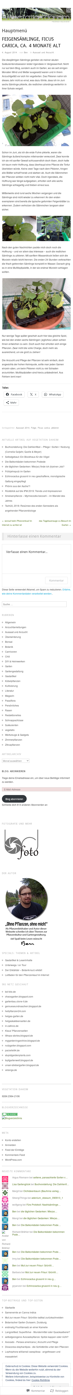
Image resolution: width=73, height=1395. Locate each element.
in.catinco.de (11, 1025)
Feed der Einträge (14, 1149)
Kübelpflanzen (12, 681)
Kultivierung (11, 685)
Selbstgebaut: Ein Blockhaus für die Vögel (27, 456)
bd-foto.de (10, 991)
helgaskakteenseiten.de (17, 1021)
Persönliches (12, 705)
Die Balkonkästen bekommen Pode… (41, 1225)
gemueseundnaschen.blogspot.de (23, 1006)
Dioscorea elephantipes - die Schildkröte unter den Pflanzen (37, 1346)
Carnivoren (11, 651)
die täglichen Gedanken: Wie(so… (39, 1211)
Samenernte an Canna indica (20, 1312)
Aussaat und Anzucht (43, 52)
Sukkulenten (11, 725)
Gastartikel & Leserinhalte (18, 960)
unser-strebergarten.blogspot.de (22, 1065)
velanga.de (11, 1070)
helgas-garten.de (14, 1016)
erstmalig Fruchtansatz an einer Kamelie (26, 1327)
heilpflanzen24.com (15, 1011)
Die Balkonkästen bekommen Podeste (25, 461)
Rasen (8, 710)
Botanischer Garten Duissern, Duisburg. (26, 1322)
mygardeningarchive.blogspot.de (22, 1040)
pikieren (55, 427)
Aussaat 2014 (22, 427)
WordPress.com (13, 1159)
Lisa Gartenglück (21, 1184)
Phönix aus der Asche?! (17, 486)
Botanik (9, 646)
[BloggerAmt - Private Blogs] (12, 1117)
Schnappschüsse (14, 720)
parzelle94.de (12, 1050)
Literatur (9, 690)
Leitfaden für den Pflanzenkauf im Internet (27, 974)
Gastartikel (10, 676)
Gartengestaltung (14, 671)
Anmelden (10, 1145)
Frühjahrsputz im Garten (18, 471)
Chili (7, 656)
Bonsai (8, 641)
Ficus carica (44, 427)
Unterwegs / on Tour (15, 965)
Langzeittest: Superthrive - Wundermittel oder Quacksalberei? (37, 1332)
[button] (36, 120)
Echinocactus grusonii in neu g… (38, 1279)
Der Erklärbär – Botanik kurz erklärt (23, 970)
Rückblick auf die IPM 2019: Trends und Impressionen (33, 491)
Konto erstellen (13, 1140)
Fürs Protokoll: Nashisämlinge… (43, 1204)
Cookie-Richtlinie (41, 1380)
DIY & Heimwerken (15, 661)
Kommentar (56, 580)
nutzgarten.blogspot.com (18, 1045)
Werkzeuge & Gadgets (17, 734)
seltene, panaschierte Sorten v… (50, 1177)
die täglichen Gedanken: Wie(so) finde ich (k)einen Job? (34, 466)
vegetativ (10, 730)
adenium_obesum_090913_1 (47, 1197)
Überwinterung (13, 636)
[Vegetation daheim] (36, 17)
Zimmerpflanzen (13, 739)
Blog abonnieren (14, 771)
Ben (26, 52)
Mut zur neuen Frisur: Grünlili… (37, 1265)
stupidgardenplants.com (18, 1055)
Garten (8, 666)
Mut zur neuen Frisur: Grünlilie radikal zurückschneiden (34, 1317)
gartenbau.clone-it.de (16, 1001)
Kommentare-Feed (15, 1154)
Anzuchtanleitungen (15, 627)
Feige (33, 427)
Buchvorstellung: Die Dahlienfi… (52, 1184)
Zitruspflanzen (12, 744)
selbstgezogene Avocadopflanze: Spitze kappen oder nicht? (37, 1336)
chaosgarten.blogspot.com (19, 996)
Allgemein (10, 622)
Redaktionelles (13, 715)
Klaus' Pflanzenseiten (16, 1030)
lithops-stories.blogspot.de (19, 1035)
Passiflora (10, 700)
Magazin (9, 695)
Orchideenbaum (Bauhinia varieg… (42, 1191)
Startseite (10, 1307)
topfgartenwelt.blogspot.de (19, 1060)
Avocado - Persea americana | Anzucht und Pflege (31, 1342)
